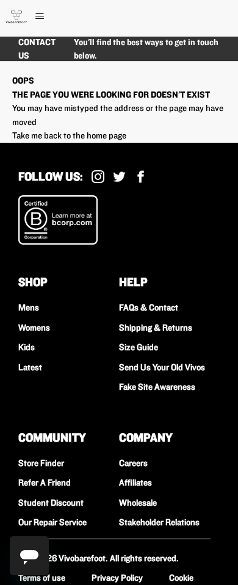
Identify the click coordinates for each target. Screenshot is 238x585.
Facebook (140, 176)
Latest (30, 367)
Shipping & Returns (155, 327)
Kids (26, 347)
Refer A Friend (44, 482)
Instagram (98, 176)
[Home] (16, 16)
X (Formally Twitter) (119, 176)
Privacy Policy (117, 577)
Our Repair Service (52, 522)
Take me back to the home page (69, 135)
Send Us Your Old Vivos (162, 367)
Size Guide (138, 347)
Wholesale (138, 502)
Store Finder (41, 463)
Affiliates (135, 482)
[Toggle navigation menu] (52, 16)
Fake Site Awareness (157, 386)
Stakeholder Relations (159, 522)
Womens (34, 327)
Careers (133, 463)
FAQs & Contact (148, 307)
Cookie (181, 577)
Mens (28, 307)
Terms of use (41, 577)
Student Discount (51, 502)
